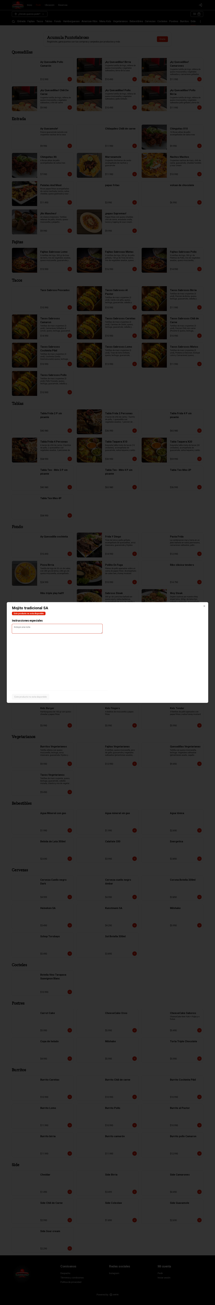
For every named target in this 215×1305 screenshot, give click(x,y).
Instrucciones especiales (27, 620)
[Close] (204, 606)
